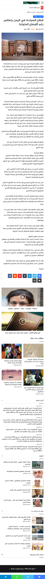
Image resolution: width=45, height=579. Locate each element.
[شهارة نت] (31, 2)
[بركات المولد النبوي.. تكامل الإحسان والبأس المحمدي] (37, 465)
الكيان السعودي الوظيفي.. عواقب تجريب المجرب (17, 482)
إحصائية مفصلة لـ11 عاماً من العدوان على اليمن (17, 544)
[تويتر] (34, 276)
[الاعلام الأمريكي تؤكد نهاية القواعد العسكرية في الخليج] (37, 520)
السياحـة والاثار (31, 12)
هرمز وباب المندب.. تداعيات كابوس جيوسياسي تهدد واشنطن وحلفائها (19, 527)
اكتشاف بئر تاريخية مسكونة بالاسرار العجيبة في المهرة (13, 383)
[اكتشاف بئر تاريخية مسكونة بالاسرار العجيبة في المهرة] (12, 375)
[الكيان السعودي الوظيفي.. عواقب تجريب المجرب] (37, 484)
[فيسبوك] (39, 276)
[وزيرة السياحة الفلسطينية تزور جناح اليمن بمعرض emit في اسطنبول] (33, 377)
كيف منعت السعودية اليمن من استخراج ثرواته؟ (18, 537)
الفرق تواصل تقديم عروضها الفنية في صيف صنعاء (13, 362)
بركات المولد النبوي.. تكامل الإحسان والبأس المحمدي (16, 463)
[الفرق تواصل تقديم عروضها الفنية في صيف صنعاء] (12, 351)
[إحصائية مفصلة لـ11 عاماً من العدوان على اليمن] (37, 547)
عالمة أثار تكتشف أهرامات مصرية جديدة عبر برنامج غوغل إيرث (33, 361)
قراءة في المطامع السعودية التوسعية (18, 471)
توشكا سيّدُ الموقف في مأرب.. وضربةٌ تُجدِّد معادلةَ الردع (17, 501)
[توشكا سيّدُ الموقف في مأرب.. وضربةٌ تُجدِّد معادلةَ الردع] (37, 503)
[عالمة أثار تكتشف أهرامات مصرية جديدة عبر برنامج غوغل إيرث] (33, 351)
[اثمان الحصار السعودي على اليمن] (37, 493)
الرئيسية (39, 12)
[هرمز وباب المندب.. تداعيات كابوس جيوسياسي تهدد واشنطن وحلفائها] (37, 529)
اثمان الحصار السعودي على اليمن (20, 490)
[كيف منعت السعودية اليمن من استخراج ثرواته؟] (37, 537)
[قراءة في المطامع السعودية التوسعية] (37, 474)
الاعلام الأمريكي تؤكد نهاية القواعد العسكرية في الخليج (16, 518)
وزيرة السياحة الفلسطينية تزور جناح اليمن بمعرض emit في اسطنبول (33, 389)
